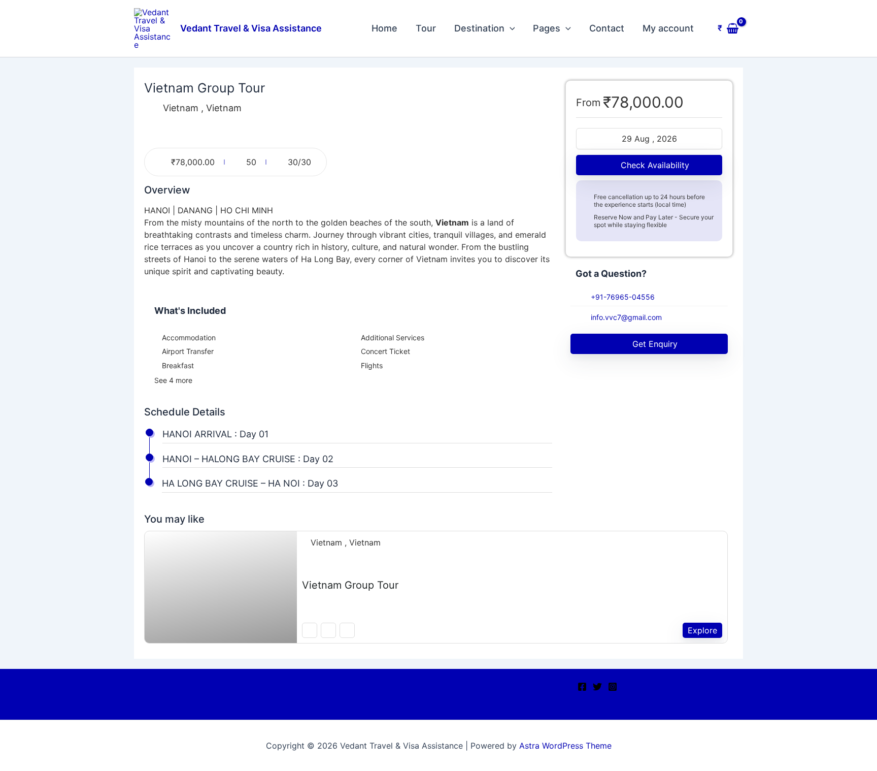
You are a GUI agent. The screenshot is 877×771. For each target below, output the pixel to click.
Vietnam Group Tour (350, 585)
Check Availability (655, 165)
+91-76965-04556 (623, 297)
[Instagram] (612, 686)
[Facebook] (582, 686)
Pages (546, 28)
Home (384, 28)
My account (668, 28)
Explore (702, 630)
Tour (426, 28)
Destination (479, 28)
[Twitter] (597, 686)
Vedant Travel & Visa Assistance (251, 28)
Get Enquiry (655, 344)
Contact (606, 28)
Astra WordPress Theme (565, 746)
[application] (509, 28)
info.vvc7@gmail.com (626, 317)
